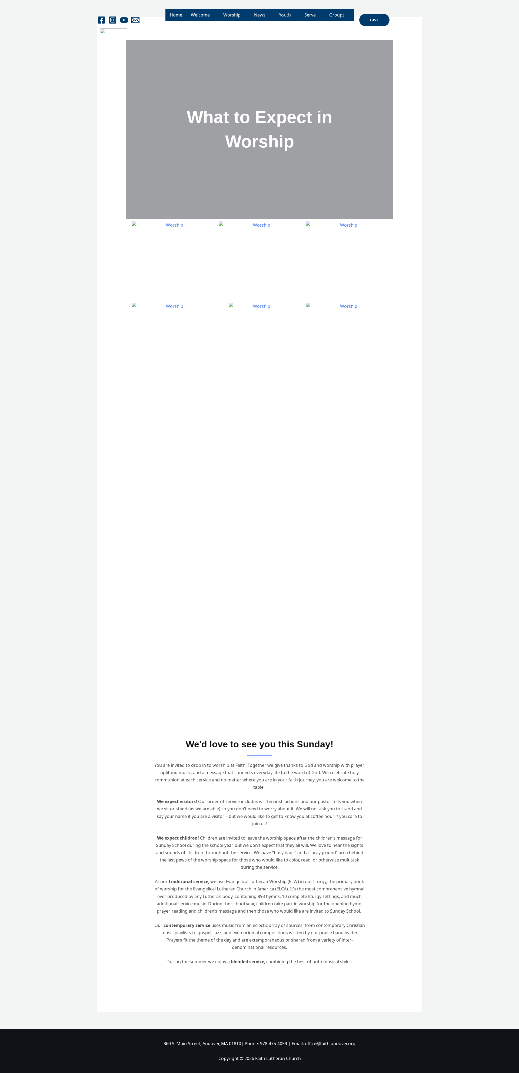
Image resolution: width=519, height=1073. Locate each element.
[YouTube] (124, 20)
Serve (310, 15)
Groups (337, 15)
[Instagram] (113, 20)
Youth (285, 15)
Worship (232, 15)
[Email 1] (135, 20)
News (259, 15)
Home (176, 15)
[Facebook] (101, 20)
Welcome (200, 15)
